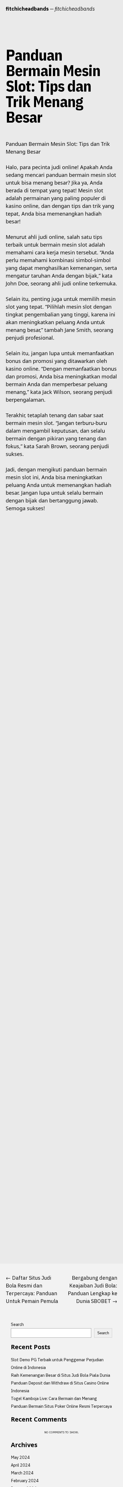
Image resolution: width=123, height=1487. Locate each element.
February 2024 (25, 1480)
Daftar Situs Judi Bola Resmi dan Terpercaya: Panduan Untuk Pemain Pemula (32, 1289)
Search (17, 1324)
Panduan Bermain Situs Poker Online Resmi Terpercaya (61, 1406)
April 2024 (20, 1465)
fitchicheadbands (27, 8)
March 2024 (22, 1473)
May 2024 (20, 1457)
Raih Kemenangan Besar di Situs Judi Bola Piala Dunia (60, 1375)
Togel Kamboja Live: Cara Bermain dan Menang (54, 1398)
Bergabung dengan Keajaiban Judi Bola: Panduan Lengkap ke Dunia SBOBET (92, 1289)
